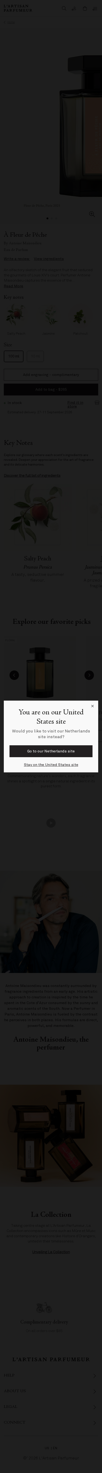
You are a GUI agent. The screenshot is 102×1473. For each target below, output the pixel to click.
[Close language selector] (92, 706)
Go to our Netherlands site (51, 751)
